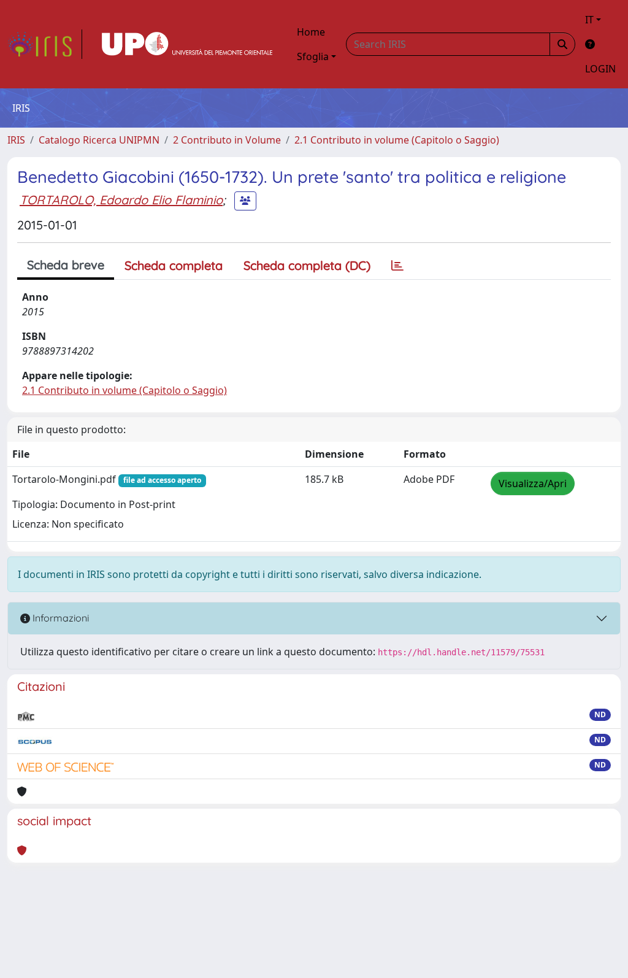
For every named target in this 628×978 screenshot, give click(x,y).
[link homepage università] (187, 44)
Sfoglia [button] (313, 56)
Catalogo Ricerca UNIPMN (99, 140)
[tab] (397, 266)
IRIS (16, 140)
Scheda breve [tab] (65, 264)
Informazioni (59, 618)
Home (311, 32)
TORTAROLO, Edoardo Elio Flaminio (121, 199)
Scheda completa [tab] (173, 265)
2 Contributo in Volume (227, 140)
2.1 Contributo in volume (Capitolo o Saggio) (396, 140)
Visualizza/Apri (533, 483)
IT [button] (589, 19)
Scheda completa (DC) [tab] (306, 265)
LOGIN (600, 68)
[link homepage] (44, 44)
